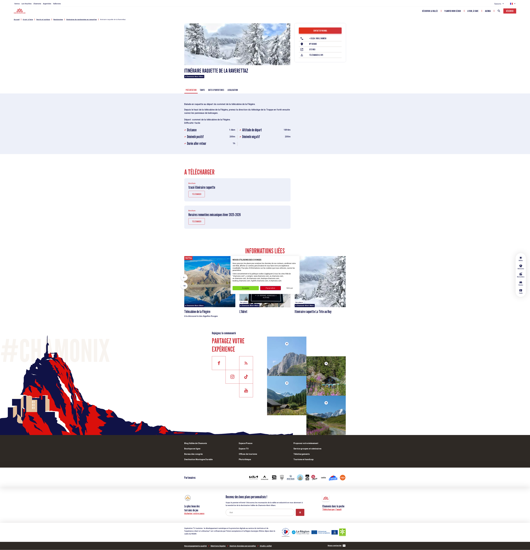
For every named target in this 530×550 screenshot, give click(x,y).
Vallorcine (57, 4)
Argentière (47, 4)
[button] (184, 277)
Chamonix (37, 4)
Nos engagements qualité (195, 546)
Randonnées (58, 19)
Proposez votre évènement (305, 443)
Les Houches (27, 4)
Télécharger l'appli (331, 509)
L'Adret (243, 311)
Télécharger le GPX (316, 55)
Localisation (232, 89)
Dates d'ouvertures (216, 89)
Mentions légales (218, 546)
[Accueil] (20, 11)
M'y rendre (313, 44)
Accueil (16, 19)
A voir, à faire (472, 11)
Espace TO (244, 449)
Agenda (488, 11)
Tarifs (202, 89)
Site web (312, 49)
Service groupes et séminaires (307, 449)
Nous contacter (335, 545)
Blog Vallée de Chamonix (195, 443)
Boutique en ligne (192, 449)
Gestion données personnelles (243, 546)
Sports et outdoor (43, 19)
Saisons (497, 4)
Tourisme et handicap (303, 459)
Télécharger (196, 194)
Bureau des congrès (193, 454)
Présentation (191, 89)
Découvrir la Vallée (430, 11)
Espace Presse (245, 443)
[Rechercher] (499, 11)
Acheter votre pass (194, 513)
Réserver (509, 11)
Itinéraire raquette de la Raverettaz (113, 19)
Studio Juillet (266, 546)
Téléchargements (301, 454)
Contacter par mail (320, 30)
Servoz (17, 4)
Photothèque (245, 459)
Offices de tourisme (248, 454)
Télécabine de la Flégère (197, 311)
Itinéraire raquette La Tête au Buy (313, 311)
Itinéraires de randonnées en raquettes (81, 19)
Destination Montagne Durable (198, 459)
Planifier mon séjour (452, 11)
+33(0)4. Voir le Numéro (317, 38)
